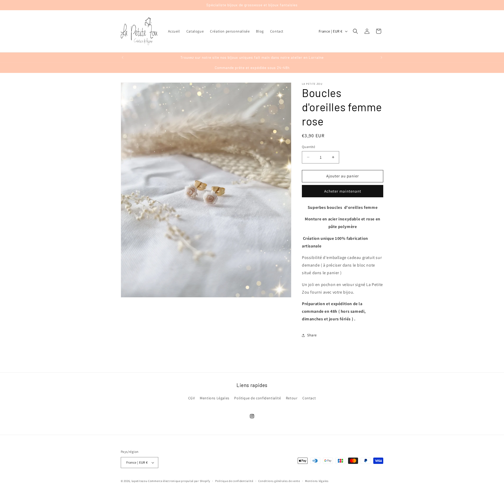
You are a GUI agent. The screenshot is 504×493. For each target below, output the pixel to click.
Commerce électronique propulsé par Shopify (179, 481)
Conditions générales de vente (279, 481)
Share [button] (312, 335)
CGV (191, 398)
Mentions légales (316, 481)
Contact (309, 398)
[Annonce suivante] (381, 57)
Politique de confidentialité (257, 398)
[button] (355, 31)
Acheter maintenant (342, 191)
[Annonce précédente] (122, 57)
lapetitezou (140, 481)
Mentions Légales (214, 398)
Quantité (308, 147)
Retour (292, 398)
